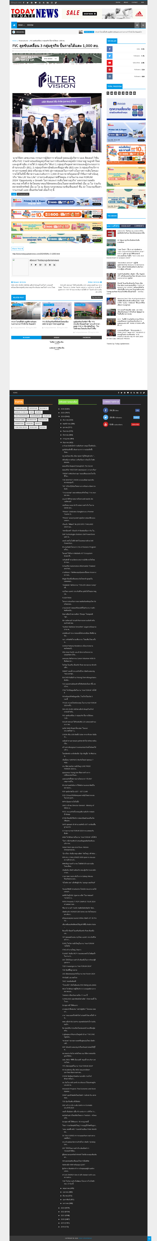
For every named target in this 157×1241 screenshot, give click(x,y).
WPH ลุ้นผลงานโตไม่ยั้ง (70, 801)
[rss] (43, 2)
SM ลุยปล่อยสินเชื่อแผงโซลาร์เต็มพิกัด (75, 1161)
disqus (56, 337)
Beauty (38, 423)
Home (118, 2)
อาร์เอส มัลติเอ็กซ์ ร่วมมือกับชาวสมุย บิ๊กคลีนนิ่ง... (79, 446)
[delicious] (55, 2)
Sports (38, 412)
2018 (63, 1227)
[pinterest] (31, 2)
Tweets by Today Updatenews (118, 344)
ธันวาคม (66, 420)
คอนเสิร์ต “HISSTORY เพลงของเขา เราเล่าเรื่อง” (79, 470)
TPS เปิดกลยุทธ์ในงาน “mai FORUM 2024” (77, 1066)
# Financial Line (23, 194)
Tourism (47, 416)
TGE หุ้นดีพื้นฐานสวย (69, 970)
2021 (63, 1215)
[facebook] (23, 2)
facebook (86, 337)
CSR (31, 412)
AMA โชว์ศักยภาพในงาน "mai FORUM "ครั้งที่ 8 (79, 837)
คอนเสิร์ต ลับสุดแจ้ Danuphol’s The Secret (77, 466)
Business (43, 408)
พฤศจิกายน (67, 424)
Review (30, 25)
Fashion (29, 423)
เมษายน (66, 1192)
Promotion (31, 420)
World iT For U (21, 412)
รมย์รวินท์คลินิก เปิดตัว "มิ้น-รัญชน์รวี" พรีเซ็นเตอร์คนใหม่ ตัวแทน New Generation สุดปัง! (132, 276)
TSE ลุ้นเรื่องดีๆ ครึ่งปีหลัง (71, 1101)
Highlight (126, 226)
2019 (63, 1223)
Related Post (18, 298)
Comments (139, 226)
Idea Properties (129, 32)
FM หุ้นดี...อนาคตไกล (69, 977)
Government (36, 416)
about (126, 2)
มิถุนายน (66, 442)
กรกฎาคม (66, 439)
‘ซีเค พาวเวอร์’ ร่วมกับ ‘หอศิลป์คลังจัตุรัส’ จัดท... (78, 908)
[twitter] (27, 2)
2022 (63, 1212)
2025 (63, 413)
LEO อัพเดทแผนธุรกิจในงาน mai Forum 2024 (78, 974)
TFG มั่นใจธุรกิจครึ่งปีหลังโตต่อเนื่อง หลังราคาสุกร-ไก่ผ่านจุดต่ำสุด (55, 323)
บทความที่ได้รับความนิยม (113, 226)
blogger (26, 337)
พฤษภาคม (66, 1188)
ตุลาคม (65, 427)
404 (142, 2)
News (20, 25)
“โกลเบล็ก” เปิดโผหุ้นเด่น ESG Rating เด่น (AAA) (79, 985)
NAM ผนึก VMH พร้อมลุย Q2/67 (73, 1165)
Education (43, 420)
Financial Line (62, 32)
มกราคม (66, 1203)
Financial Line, (45, 51)
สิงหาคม (66, 435)
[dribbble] (39, 2)
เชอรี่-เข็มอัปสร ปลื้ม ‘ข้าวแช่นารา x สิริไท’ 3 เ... (79, 1111)
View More (98, 297)
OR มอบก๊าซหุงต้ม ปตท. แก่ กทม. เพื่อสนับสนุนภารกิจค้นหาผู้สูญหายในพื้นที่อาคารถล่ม (131, 312)
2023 (63, 1208)
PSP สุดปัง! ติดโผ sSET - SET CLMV (75, 791)
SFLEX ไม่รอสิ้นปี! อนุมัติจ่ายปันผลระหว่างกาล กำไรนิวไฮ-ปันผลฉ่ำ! (91, 32)
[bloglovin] (35, 2)
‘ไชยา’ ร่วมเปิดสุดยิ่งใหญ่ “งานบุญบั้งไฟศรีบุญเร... (79, 1125)
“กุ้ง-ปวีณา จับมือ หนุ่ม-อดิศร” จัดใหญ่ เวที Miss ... (79, 853)
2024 (63, 416)
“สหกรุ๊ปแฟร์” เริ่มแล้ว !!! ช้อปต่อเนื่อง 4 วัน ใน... (78, 531)
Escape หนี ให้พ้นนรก (70, 1005)
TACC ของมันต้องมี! (69, 981)
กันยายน (66, 431)
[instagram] (51, 2)
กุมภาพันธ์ (66, 1199)
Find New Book (21, 427)
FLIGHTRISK (66, 598)
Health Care (20, 420)
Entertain (33, 408)
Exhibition (19, 423)
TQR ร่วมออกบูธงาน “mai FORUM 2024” (76, 966)
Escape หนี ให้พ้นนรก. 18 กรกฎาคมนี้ (75, 1122)
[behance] (47, 2)
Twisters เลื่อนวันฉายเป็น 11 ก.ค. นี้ (75, 995)
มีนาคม (65, 1196)
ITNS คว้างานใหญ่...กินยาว (71, 950)
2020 (63, 1219)
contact (134, 2)
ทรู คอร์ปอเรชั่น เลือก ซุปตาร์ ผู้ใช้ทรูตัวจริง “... (78, 456)
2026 (63, 409)
